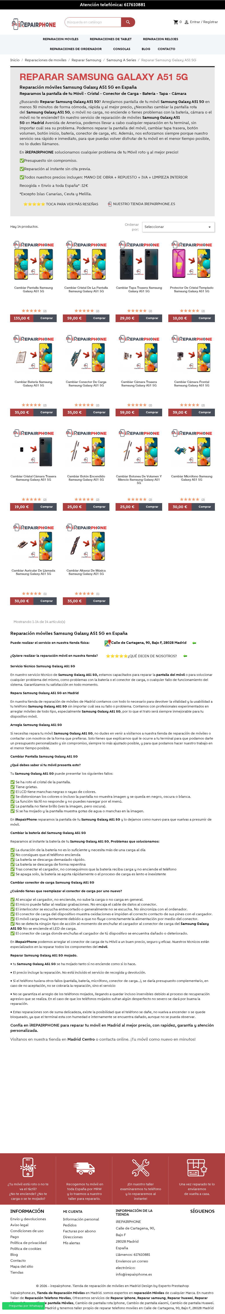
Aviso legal (19, 1225)
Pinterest (200, 1220)
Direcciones (73, 1237)
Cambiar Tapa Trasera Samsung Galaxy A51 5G (139, 289)
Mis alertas (71, 1243)
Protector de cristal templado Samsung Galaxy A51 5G (191, 289)
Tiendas (16, 1272)
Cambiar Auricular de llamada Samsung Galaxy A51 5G (33, 572)
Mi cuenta (72, 1211)
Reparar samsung (151, 1298)
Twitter (181, 1220)
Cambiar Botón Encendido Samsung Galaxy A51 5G (86, 478)
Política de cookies (25, 1248)
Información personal (81, 1219)
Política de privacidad (28, 1242)
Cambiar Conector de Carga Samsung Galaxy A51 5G (86, 383)
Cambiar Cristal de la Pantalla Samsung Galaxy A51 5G (86, 289)
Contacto (18, 1260)
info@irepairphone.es (134, 1274)
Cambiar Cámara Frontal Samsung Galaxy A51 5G (191, 383)
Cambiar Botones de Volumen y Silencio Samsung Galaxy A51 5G (139, 480)
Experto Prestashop (173, 1285)
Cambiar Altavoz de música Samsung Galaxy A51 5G (86, 572)
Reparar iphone (123, 1298)
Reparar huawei (180, 1298)
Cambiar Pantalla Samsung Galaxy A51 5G (33, 289)
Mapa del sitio (21, 1266)
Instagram (210, 1227)
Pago (14, 1237)
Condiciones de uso (27, 1231)
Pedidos (69, 1225)
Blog (14, 1254)
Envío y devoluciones (28, 1219)
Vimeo (210, 1220)
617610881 (134, 5)
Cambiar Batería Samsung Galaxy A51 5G (33, 383)
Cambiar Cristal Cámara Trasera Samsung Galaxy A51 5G (33, 478)
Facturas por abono (79, 1231)
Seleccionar (178, 227)
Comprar (46, 318)
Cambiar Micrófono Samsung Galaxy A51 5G (191, 478)
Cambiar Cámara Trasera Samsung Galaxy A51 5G (139, 383)
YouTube (191, 1220)
